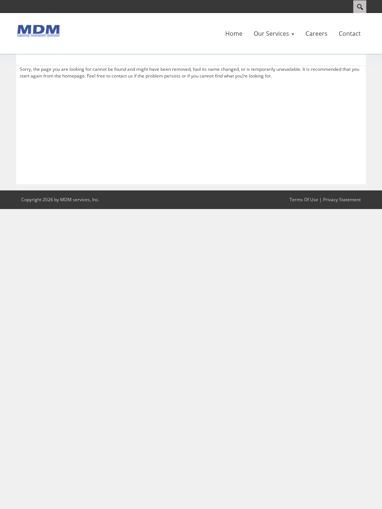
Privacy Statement (342, 199)
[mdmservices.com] (38, 30)
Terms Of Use (303, 199)
